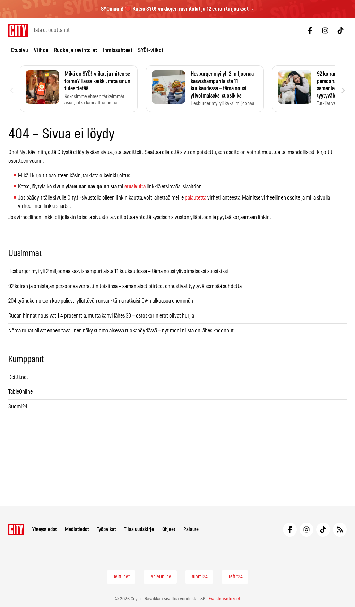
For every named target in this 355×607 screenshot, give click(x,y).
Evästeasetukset (224, 599)
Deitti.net (18, 377)
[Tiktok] (340, 30)
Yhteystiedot (44, 529)
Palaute (191, 529)
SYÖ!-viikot (151, 50)
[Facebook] (310, 30)
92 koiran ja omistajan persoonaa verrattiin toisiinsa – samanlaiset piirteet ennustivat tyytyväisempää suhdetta (125, 286)
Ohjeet (168, 529)
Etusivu (19, 50)
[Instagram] (325, 30)
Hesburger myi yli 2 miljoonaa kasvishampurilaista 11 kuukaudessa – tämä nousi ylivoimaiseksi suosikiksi (118, 271)
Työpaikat (106, 529)
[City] (16, 529)
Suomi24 (17, 407)
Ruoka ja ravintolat (75, 50)
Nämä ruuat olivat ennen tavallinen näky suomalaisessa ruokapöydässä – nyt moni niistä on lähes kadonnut (121, 331)
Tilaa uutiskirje (139, 529)
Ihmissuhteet (117, 50)
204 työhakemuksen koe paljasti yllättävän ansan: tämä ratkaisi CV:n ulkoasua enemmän (100, 301)
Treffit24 (235, 576)
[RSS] (340, 530)
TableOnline (20, 392)
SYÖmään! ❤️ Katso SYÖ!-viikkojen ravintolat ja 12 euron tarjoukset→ (177, 9)
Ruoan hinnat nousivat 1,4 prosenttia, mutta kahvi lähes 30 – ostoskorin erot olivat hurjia (101, 316)
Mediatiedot (77, 529)
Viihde (41, 50)
